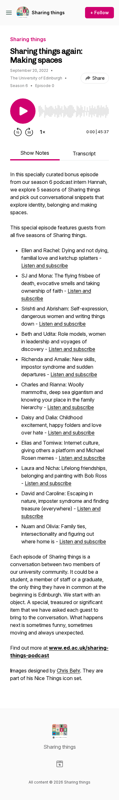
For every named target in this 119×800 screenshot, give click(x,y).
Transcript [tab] (84, 153)
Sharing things (48, 12)
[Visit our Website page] (59, 764)
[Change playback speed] (42, 132)
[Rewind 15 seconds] (17, 132)
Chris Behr (68, 670)
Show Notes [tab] (34, 153)
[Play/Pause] (23, 111)
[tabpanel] (59, 429)
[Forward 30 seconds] (29, 132)
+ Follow (99, 12)
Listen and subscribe (44, 265)
